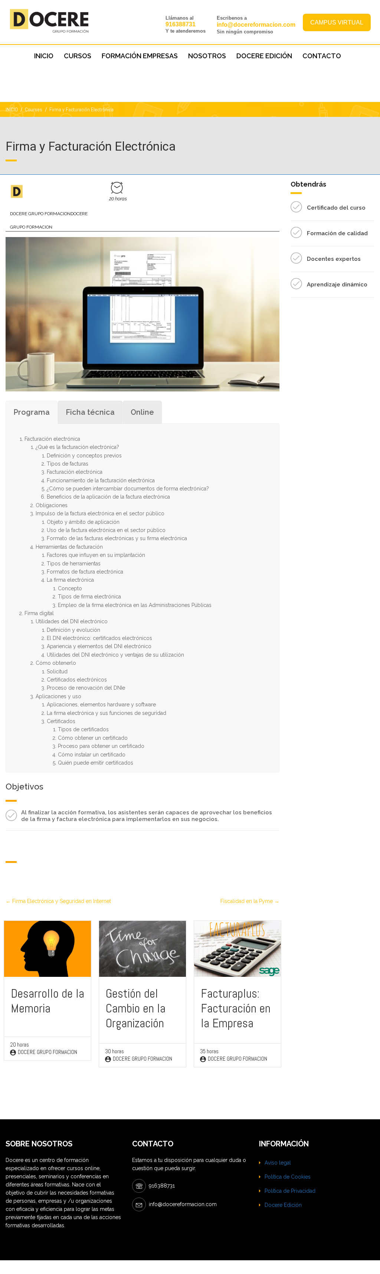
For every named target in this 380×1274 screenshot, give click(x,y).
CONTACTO (321, 56)
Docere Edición (283, 1205)
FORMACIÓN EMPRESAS (140, 56)
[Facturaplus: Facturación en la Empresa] (237, 948)
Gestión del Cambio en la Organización (136, 1008)
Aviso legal (278, 1163)
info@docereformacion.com (256, 25)
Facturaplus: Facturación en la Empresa (236, 1008)
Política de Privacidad (290, 1191)
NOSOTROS (207, 56)
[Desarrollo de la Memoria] (47, 948)
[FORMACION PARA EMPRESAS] (17, 191)
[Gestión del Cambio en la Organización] (142, 948)
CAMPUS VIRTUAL (336, 22)
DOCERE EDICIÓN (264, 56)
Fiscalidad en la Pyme (247, 901)
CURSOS (77, 56)
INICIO (43, 56)
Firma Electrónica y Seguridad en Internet (61, 901)
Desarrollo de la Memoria (47, 1001)
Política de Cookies (288, 1177)
